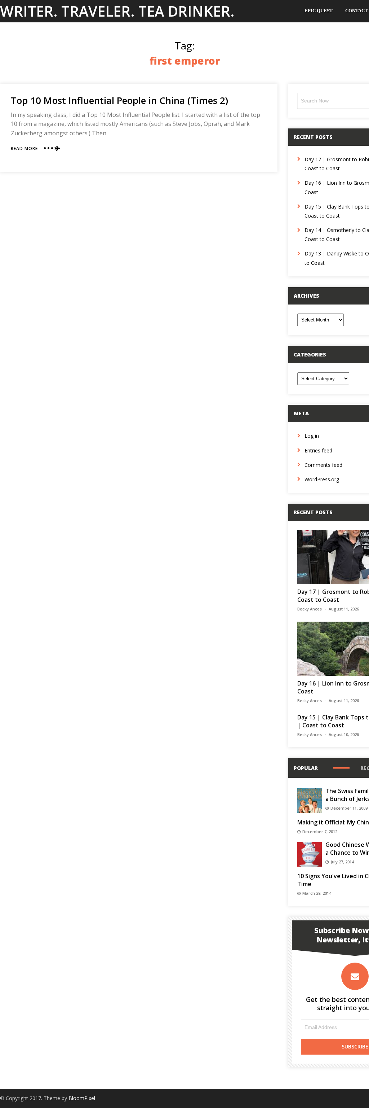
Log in (311, 435)
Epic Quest (318, 10)
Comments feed (323, 464)
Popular (306, 768)
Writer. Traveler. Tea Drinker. (117, 11)
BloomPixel (81, 1098)
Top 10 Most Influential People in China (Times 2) (119, 100)
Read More (24, 148)
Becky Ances (309, 609)
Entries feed (318, 450)
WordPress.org (321, 479)
